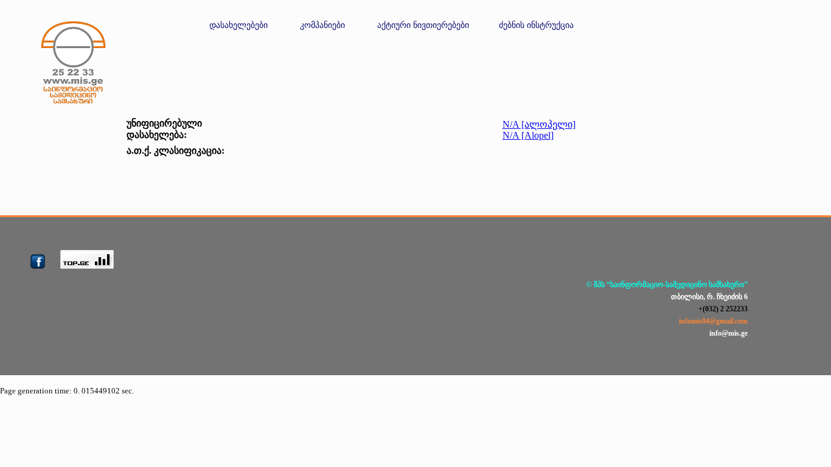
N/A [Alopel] (528, 135)
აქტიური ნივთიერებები (423, 25)
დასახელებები (238, 25)
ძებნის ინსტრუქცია (536, 25)
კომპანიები (322, 25)
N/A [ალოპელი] (538, 124)
